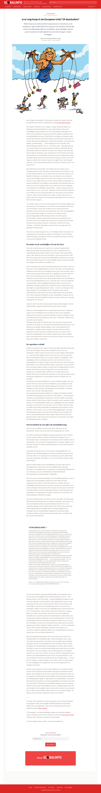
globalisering (46, 6)
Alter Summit (42, 708)
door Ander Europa (64, 123)
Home (30, 787)
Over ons (59, 787)
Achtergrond (50, 13)
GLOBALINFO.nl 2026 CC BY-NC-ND (50, 790)
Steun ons (51, 787)
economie (8, 6)
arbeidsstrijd (27, 6)
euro (45, 15)
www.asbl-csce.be (68, 715)
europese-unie (57, 6)
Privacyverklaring (40, 787)
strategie (37, 6)
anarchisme (17, 6)
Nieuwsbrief (68, 787)
